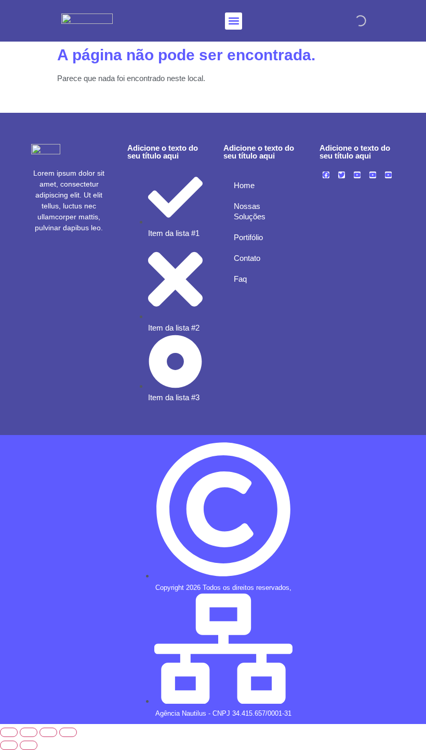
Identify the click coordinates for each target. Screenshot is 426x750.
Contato (247, 258)
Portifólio (248, 237)
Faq (240, 278)
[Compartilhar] (48, 732)
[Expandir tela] (28, 732)
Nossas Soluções (249, 211)
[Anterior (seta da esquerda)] (9, 745)
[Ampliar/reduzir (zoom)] (9, 732)
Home (244, 185)
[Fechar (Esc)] (68, 732)
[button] (233, 21)
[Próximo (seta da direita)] (28, 745)
